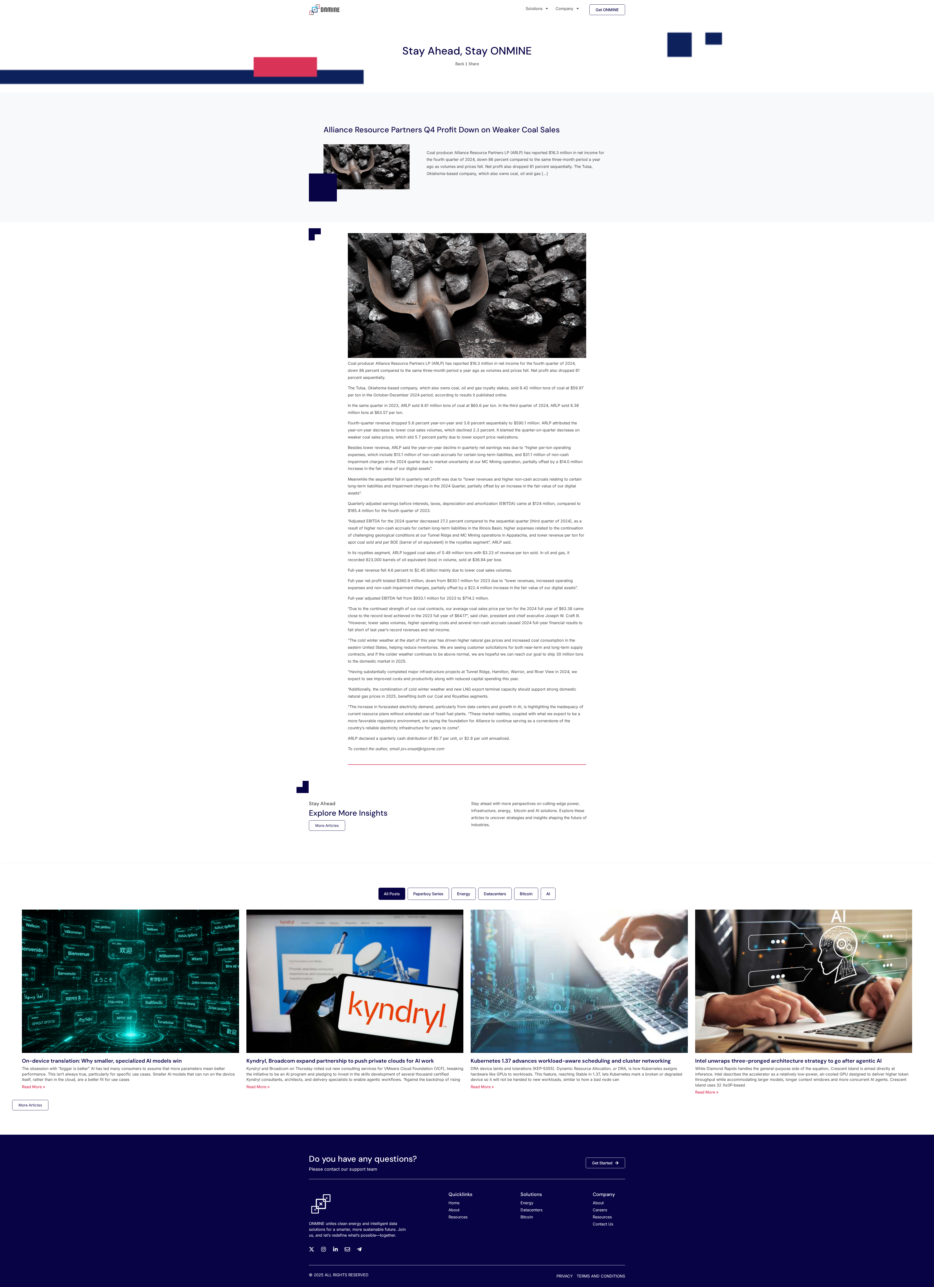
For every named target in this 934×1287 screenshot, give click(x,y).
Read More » (33, 1086)
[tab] (391, 894)
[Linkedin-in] (335, 1249)
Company (564, 8)
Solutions (534, 8)
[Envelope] (347, 1249)
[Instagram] (323, 1249)
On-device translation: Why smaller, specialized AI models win (102, 1060)
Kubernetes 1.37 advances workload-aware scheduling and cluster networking (571, 1060)
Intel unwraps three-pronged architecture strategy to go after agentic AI (788, 1060)
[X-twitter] (311, 1249)
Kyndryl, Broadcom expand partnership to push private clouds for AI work (340, 1060)
